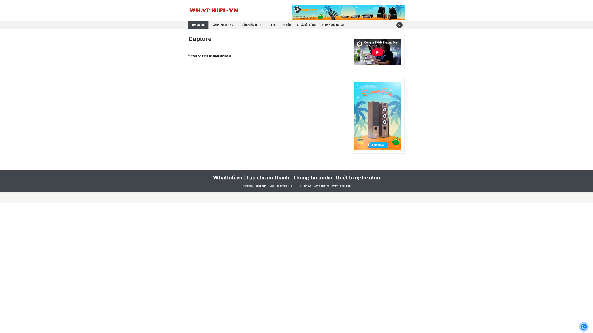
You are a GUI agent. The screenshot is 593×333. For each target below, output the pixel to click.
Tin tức (286, 25)
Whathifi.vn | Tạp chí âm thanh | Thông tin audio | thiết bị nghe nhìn (296, 177)
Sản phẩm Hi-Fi (251, 25)
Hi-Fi (272, 25)
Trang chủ (198, 25)
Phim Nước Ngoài (333, 25)
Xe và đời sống (306, 25)
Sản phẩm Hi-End (222, 25)
